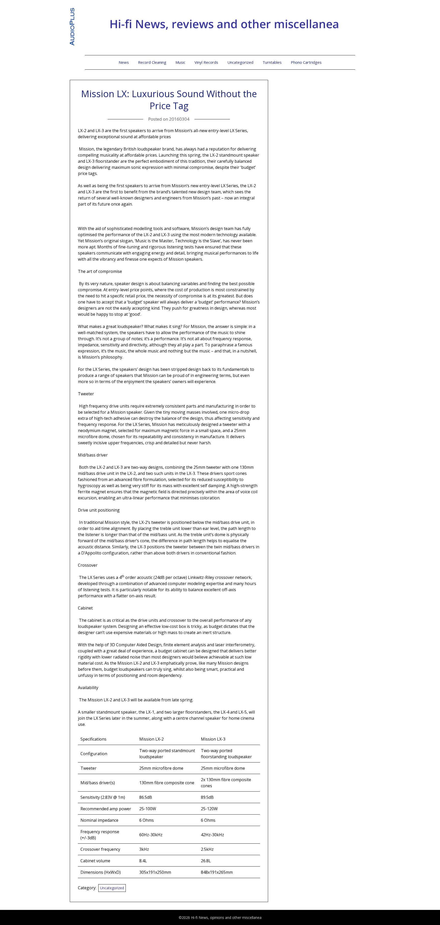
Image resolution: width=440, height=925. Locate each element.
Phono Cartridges (306, 62)
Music (180, 62)
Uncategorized (240, 62)
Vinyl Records (206, 62)
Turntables (272, 62)
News (124, 62)
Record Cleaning (152, 62)
